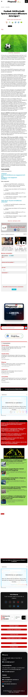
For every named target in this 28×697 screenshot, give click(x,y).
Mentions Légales (14, 626)
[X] (14, 602)
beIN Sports (15, 220)
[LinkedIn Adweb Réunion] (3, 686)
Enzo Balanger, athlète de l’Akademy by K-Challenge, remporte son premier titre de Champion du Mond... (15, 500)
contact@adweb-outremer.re (11, 679)
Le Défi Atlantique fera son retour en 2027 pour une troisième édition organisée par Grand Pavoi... (16, 463)
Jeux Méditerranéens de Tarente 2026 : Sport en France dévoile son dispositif (12, 438)
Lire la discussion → (5, 350)
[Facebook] (6, 602)
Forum (2, 514)
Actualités (8, 7)
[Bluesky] (18, 606)
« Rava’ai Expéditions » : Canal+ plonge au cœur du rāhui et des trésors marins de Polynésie (14, 442)
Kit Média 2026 (14, 647)
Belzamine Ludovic (6, 224)
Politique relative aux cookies (14, 638)
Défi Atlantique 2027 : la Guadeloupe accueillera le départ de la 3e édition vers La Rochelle (13, 460)
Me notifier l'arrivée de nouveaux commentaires (13, 286)
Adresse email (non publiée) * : (8, 262)
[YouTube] (18, 602)
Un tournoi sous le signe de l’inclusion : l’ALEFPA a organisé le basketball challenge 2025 (14, 487)
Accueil (2, 7)
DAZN (19, 220)
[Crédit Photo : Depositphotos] (14, 35)
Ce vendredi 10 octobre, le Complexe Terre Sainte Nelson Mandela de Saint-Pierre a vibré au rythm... (17, 490)
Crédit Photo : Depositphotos (14, 52)
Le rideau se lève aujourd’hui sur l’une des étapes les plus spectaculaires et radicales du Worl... (16, 481)
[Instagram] (10, 602)
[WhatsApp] (10, 606)
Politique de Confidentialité (14, 629)
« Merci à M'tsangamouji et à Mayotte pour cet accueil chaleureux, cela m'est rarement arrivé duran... (16, 472)
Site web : (4, 267)
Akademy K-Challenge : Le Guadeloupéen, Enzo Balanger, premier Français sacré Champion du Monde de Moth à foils (13, 497)
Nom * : (3, 257)
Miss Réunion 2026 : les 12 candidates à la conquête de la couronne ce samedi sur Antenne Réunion (13, 434)
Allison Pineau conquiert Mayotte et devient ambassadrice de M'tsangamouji (12, 469)
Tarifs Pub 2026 (14, 634)
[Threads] (22, 602)
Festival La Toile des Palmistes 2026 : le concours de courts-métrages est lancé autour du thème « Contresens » (13, 424)
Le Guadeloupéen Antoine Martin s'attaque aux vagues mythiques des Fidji (13, 478)
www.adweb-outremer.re (10, 683)
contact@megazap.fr (9, 662)
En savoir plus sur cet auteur (18, 227)
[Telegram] (14, 606)
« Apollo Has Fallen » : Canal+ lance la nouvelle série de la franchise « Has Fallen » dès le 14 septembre (7, 248)
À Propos (14, 643)
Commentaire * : (5, 272)
